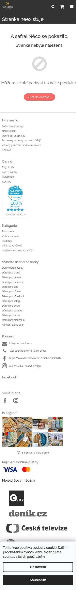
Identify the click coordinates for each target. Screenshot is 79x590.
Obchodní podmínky (13, 135)
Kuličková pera (10, 236)
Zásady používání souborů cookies (21, 145)
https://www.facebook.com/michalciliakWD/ (35, 358)
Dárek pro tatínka (11, 277)
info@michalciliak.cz (20, 343)
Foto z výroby (9, 172)
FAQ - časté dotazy (13, 126)
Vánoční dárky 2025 (13, 324)
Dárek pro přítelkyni (13, 296)
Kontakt (6, 150)
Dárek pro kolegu (11, 301)
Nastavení (38, 567)
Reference (8, 176)
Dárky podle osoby (12, 267)
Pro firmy (7, 241)
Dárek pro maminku (13, 282)
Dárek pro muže (11, 315)
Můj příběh (8, 167)
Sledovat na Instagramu (35, 452)
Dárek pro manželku (13, 320)
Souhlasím (38, 580)
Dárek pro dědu (11, 305)
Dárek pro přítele (11, 291)
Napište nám (9, 131)
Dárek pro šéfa (10, 286)
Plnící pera (8, 231)
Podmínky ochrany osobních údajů (21, 140)
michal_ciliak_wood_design (25, 366)
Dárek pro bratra (11, 272)
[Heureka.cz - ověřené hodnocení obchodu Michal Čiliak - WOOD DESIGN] (39, 202)
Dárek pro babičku (12, 310)
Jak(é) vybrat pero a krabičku (18, 250)
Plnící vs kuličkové (12, 245)
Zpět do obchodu (39, 97)
